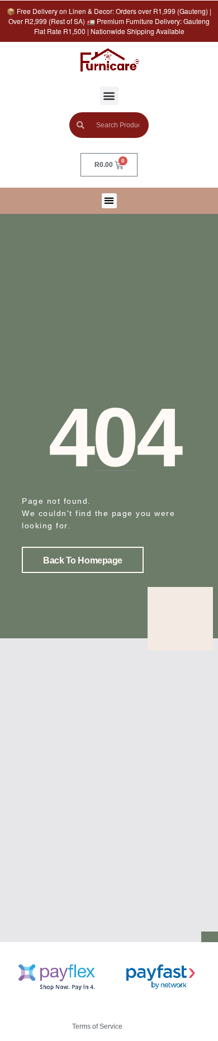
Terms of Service (97, 1026)
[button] (109, 96)
